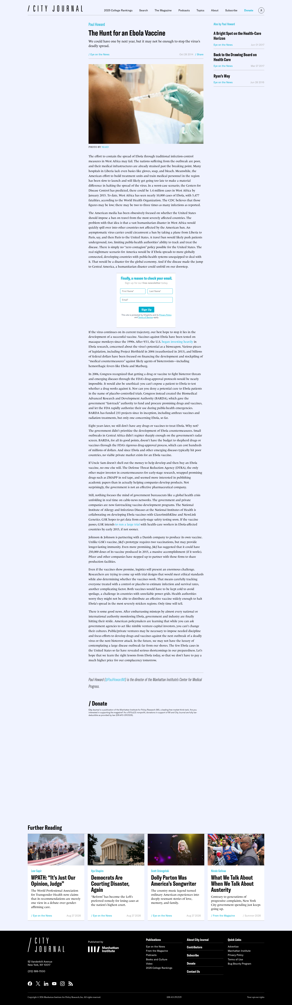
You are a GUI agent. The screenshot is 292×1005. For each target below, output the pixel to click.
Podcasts (184, 10)
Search (143, 10)
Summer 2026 (253, 915)
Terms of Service (145, 317)
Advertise (233, 946)
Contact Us (193, 971)
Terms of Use (235, 959)
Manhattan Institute (239, 950)
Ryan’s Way (222, 76)
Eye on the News (42, 915)
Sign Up (146, 309)
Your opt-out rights (255, 997)
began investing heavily (177, 341)
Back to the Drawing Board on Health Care (235, 57)
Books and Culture (156, 959)
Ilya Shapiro (97, 871)
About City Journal (198, 940)
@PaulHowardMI (115, 679)
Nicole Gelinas (218, 871)
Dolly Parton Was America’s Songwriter (173, 880)
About (214, 10)
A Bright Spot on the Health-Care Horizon (237, 36)
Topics (200, 10)
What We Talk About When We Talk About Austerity (232, 883)
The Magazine (163, 10)
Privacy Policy (165, 315)
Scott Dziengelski (160, 871)
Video (149, 963)
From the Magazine (224, 915)
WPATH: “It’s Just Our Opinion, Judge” (53, 880)
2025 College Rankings (118, 10)
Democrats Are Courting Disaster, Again (110, 883)
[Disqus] (146, 769)
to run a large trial (127, 524)
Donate (248, 10)
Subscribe (231, 10)
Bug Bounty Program (239, 963)
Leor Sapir (36, 871)
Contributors (194, 947)
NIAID (105, 146)
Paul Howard (97, 24)
